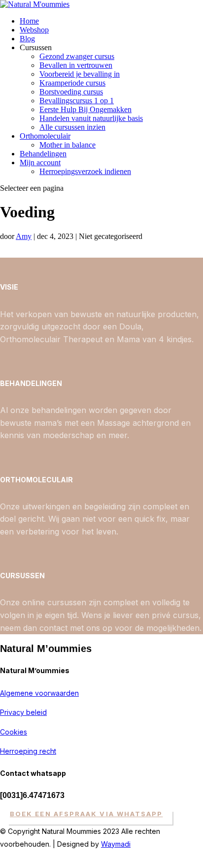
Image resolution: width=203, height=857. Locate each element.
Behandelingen (43, 153)
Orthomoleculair (45, 136)
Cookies (13, 732)
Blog (27, 38)
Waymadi (116, 844)
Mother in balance (67, 145)
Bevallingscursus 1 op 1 (76, 100)
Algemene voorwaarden (39, 693)
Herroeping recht (28, 751)
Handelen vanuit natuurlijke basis (91, 118)
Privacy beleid (23, 712)
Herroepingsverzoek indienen (85, 171)
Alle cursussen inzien (72, 127)
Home (29, 21)
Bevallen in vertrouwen (75, 65)
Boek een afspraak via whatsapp (86, 814)
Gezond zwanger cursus (76, 56)
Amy (24, 236)
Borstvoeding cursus (71, 92)
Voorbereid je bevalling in (79, 74)
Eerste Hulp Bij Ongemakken (85, 109)
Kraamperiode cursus (72, 83)
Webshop (34, 30)
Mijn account (40, 162)
